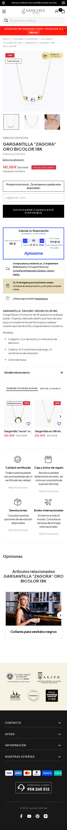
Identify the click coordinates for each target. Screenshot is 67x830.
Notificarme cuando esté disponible (33, 211)
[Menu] (4, 11)
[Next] (60, 416)
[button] (28, 424)
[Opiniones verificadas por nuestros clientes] (18, 677)
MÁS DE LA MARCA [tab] (50, 388)
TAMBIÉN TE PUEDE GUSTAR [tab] (22, 388)
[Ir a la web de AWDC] (15, 695)
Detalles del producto (34, 372)
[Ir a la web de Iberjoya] (49, 677)
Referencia (8, 154)
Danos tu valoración (13, 159)
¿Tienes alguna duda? (30, 298)
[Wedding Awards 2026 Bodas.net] (52, 695)
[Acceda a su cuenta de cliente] (56, 11)
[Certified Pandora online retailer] (33, 695)
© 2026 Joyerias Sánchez (33, 808)
